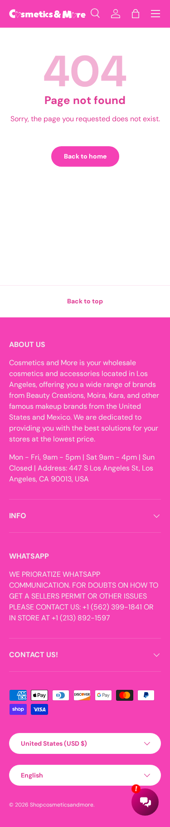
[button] (136, 14)
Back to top (85, 301)
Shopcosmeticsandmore (61, 804)
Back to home (85, 156)
